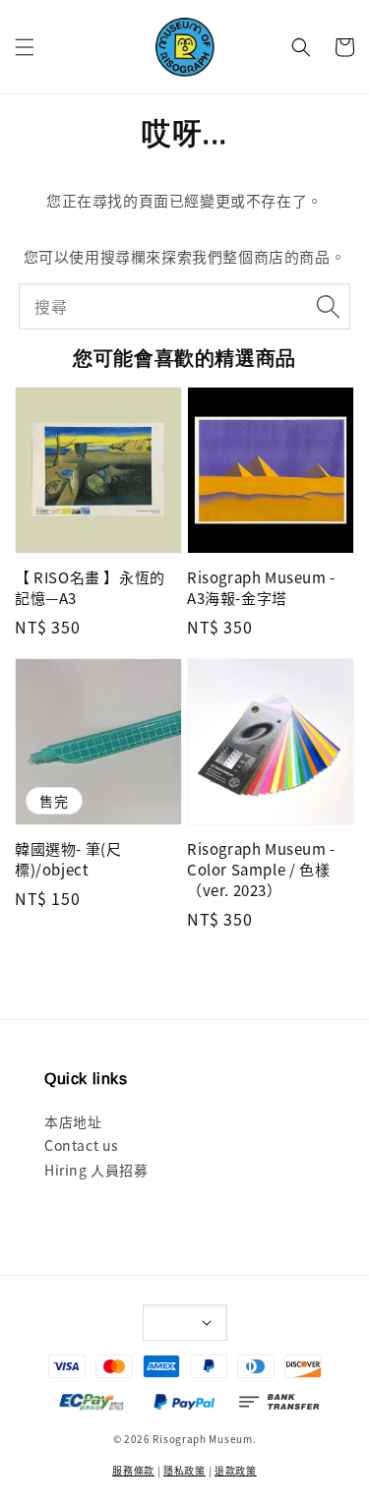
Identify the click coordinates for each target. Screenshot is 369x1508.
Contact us (81, 1145)
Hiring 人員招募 (96, 1169)
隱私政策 (184, 1470)
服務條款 (133, 1470)
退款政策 (236, 1470)
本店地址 (72, 1121)
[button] (24, 47)
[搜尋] (327, 306)
